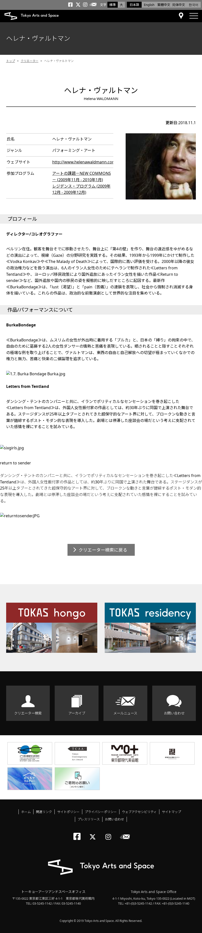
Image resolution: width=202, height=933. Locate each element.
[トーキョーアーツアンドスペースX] (93, 833)
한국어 (193, 4)
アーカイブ (76, 713)
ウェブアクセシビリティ (139, 812)
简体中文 (178, 4)
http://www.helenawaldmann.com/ (84, 162)
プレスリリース (89, 819)
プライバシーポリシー (101, 812)
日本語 (134, 4)
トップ (10, 61)
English (149, 4)
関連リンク (44, 812)
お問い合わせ (174, 713)
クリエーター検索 (28, 713)
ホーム (26, 812)
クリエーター (29, 61)
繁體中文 (163, 4)
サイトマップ (171, 812)
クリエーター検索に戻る (103, 550)
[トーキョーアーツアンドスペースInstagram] (109, 833)
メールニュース (125, 713)
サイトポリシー (68, 812)
